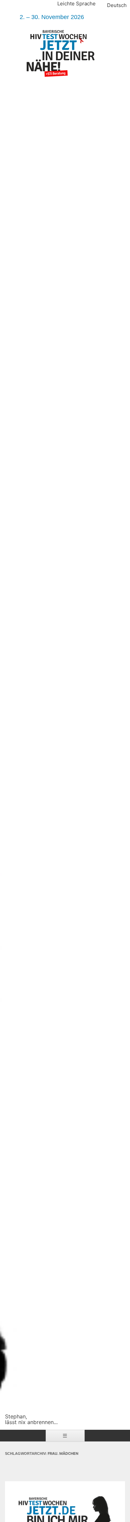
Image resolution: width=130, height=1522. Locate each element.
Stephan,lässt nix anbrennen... (31, 1419)
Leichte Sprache (76, 3)
